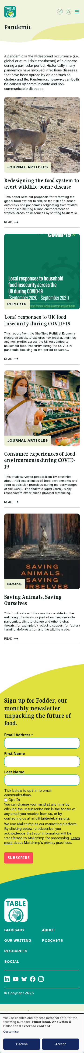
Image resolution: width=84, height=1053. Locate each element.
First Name (14, 753)
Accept (60, 1044)
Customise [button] (11, 1032)
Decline (22, 1044)
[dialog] (42, 1033)
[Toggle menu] (77, 12)
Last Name (14, 772)
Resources (15, 951)
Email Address (18, 735)
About (48, 930)
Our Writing (17, 940)
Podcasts (52, 940)
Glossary (14, 930)
